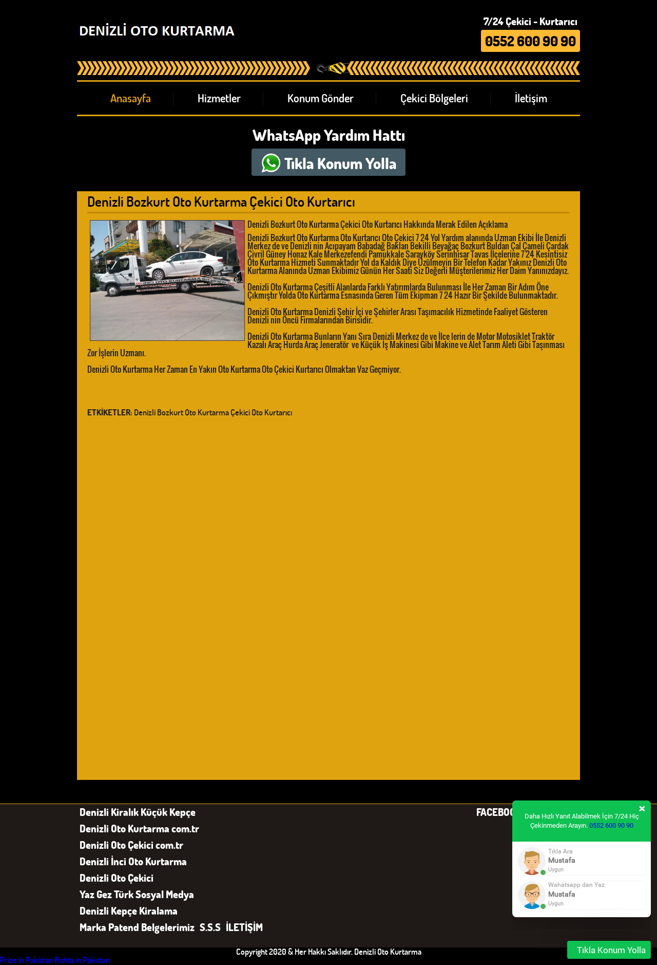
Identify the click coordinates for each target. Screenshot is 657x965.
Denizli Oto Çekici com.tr (131, 845)
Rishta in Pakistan (82, 959)
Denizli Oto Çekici (116, 877)
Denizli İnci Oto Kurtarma (133, 861)
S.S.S (210, 927)
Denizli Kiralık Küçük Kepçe (138, 812)
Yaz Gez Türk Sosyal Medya (137, 894)
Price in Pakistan (26, 959)
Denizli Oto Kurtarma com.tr (139, 828)
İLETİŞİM (244, 927)
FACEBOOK (498, 812)
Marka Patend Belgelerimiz (137, 927)
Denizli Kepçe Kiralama (129, 910)
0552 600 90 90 (611, 825)
